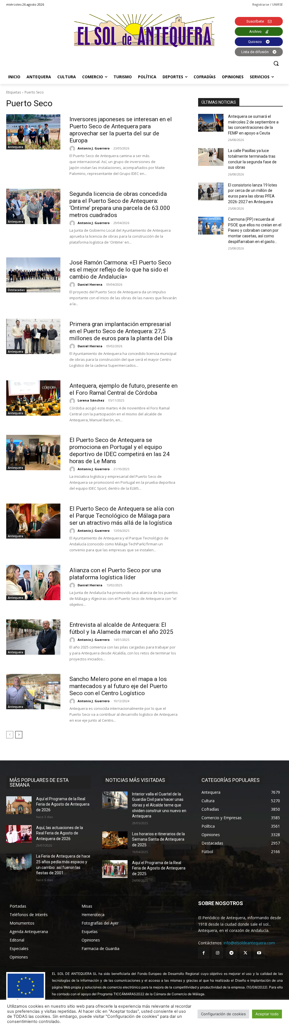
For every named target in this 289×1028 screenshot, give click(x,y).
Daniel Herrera (90, 284)
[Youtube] (259, 952)
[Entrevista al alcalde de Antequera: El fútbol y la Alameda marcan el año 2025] (33, 637)
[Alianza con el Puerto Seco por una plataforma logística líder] (33, 582)
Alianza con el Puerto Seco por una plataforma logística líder (115, 574)
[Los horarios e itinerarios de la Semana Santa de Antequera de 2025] (115, 840)
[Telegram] (231, 952)
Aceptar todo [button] (267, 1014)
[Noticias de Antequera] (144, 30)
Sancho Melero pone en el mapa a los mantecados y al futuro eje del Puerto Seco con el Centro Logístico (118, 686)
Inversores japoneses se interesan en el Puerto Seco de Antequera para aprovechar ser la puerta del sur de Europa (120, 130)
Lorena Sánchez (91, 400)
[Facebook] (203, 952)
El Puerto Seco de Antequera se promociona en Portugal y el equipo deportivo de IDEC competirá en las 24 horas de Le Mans (119, 451)
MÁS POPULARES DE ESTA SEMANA (39, 782)
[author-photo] (73, 148)
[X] (245, 952)
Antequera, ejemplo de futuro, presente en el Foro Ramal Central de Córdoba (123, 389)
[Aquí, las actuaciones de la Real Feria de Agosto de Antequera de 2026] (19, 834)
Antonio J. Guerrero (94, 148)
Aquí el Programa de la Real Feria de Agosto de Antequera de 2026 (62, 804)
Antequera (15, 147)
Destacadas (16, 290)
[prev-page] (9, 734)
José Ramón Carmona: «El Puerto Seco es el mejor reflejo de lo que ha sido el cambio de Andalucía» (120, 269)
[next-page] (18, 734)
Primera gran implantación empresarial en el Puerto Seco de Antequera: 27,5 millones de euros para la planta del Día (120, 331)
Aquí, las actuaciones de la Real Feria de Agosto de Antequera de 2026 (59, 833)
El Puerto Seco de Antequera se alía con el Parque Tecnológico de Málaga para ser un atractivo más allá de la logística (121, 515)
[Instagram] (217, 952)
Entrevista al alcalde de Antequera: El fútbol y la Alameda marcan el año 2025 (121, 628)
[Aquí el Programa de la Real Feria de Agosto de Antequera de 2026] (19, 805)
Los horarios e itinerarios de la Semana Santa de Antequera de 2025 (158, 839)
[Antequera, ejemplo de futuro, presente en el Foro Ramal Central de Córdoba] (33, 398)
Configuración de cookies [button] (223, 1014)
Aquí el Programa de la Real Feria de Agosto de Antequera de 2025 (158, 868)
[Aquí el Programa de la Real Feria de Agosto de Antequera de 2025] (115, 869)
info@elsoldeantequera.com (249, 942)
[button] (276, 63)
